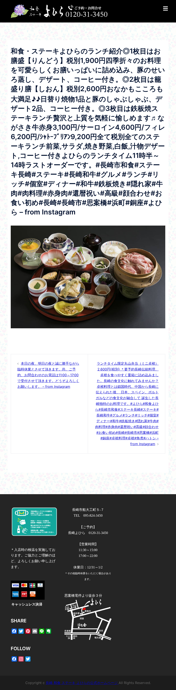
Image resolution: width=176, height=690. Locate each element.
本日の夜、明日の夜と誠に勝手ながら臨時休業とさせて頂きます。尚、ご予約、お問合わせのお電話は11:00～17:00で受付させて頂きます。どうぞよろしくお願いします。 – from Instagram (48, 375)
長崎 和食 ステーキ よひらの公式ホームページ (82, 683)
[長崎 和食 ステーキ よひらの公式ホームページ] (59, 11)
